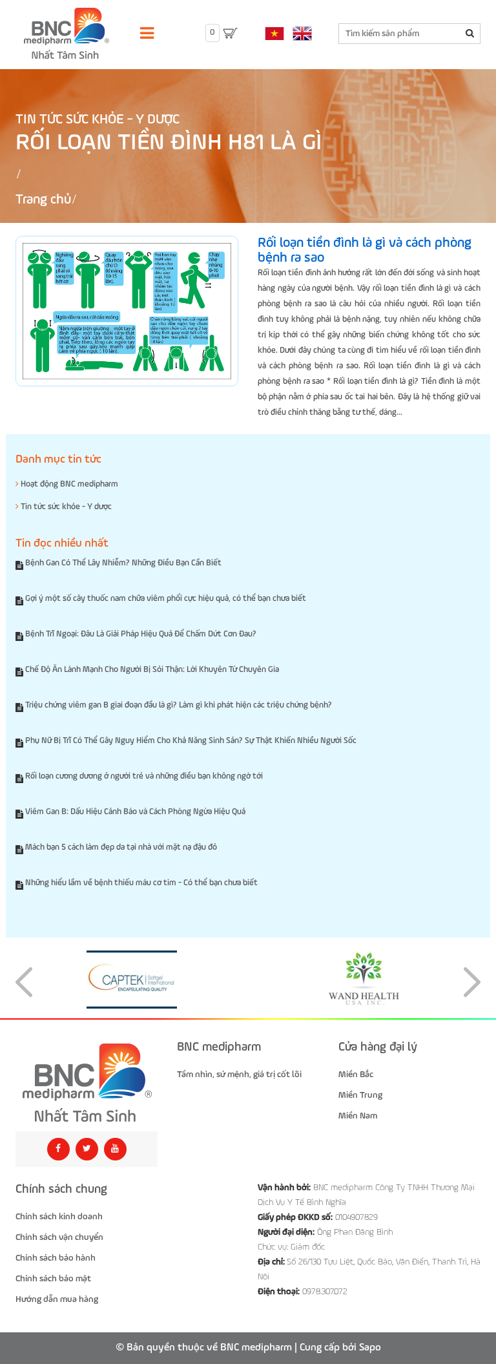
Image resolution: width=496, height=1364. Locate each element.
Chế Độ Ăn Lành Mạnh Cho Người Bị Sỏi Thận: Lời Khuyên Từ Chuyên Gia (152, 670)
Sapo (370, 1348)
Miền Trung (360, 1095)
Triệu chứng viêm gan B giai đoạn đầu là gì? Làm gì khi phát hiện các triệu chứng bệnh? (178, 705)
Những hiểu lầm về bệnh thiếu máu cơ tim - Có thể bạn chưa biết (141, 883)
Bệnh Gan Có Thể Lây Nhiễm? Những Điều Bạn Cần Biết (123, 563)
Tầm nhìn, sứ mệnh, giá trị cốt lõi (239, 1074)
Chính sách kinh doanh (59, 1216)
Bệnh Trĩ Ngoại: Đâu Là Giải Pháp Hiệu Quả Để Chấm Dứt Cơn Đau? (140, 634)
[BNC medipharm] (87, 1083)
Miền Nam (357, 1115)
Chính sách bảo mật (53, 1278)
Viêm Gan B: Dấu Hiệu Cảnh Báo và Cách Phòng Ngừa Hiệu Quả (135, 812)
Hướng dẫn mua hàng (57, 1299)
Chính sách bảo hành (56, 1258)
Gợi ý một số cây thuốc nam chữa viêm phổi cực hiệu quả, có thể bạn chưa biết (165, 598)
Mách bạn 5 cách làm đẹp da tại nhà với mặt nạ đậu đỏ (121, 847)
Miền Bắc (355, 1074)
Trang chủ (43, 200)
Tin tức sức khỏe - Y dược (98, 120)
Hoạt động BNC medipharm (68, 484)
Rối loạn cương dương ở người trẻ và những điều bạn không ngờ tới (144, 776)
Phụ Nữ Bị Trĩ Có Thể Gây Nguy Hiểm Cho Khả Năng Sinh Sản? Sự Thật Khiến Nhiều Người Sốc (190, 741)
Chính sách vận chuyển (59, 1237)
